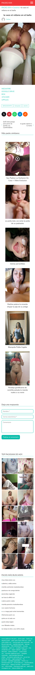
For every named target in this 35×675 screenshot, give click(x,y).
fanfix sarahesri (13, 652)
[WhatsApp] (14, 114)
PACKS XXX (7, 3)
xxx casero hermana (8, 608)
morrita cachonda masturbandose (13, 587)
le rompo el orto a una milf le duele (13, 629)
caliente (25, 106)
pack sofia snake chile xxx (19, 640)
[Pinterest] (9, 114)
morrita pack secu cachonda (21, 642)
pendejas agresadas (14, 661)
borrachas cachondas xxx (14, 657)
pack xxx (11, 648)
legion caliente (16, 650)
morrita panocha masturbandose (12, 604)
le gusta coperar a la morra (26, 125)
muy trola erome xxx (8, 580)
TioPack (8, 19)
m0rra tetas (8, 666)
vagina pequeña (16, 659)
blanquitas (18, 106)
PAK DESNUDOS (16, 646)
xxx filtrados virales (8, 625)
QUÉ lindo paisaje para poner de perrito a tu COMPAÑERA (9, 125)
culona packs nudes (8, 601)
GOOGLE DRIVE (8, 91)
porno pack (21, 639)
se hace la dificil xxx (8, 597)
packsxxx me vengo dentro (11, 590)
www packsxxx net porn (9, 639)
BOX (3, 94)
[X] (4, 114)
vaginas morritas (15, 664)
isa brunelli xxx (18, 663)
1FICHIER (5, 97)
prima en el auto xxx (8, 618)
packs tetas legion (8, 622)
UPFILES (5, 100)
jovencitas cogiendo (8, 594)
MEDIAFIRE (6, 89)
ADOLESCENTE (7, 106)
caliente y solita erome (9, 583)
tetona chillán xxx (17, 668)
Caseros (16, 7)
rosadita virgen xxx (21, 648)
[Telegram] (20, 114)
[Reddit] (25, 114)
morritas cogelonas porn (12, 653)
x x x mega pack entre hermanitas (13, 611)
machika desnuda (18, 644)
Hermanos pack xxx (8, 615)
